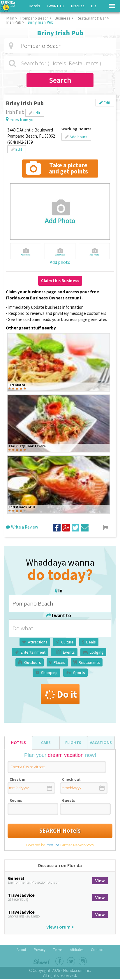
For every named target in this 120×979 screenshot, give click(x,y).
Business (62, 18)
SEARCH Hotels (60, 830)
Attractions (37, 642)
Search (60, 80)
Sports (79, 672)
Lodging (97, 652)
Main (10, 18)
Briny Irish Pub (40, 22)
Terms (57, 949)
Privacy (39, 949)
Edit (106, 102)
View (100, 880)
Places (59, 662)
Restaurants (89, 662)
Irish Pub (13, 22)
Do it (67, 694)
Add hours (78, 136)
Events (69, 652)
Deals (91, 642)
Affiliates (76, 949)
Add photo (60, 262)
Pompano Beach (34, 18)
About (21, 949)
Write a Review (24, 527)
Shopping (49, 672)
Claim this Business (60, 280)
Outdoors (32, 662)
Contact (97, 949)
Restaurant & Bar (91, 18)
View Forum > (60, 927)
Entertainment (33, 652)
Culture (67, 642)
